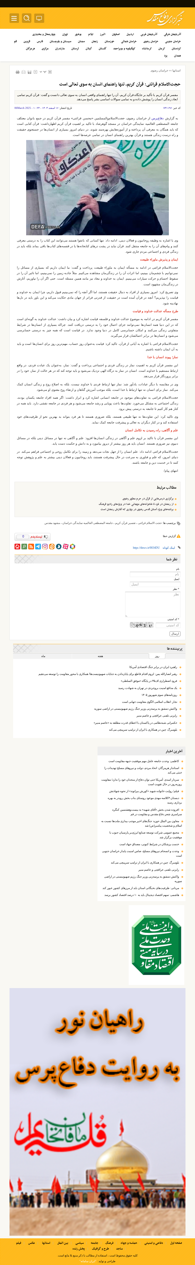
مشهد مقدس (52, 523)
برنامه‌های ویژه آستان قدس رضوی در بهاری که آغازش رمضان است (137, 509)
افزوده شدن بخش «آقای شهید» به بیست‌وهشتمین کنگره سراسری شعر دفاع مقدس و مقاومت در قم (147, 812)
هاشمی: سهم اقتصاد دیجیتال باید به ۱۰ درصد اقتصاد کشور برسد (141, 895)
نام (177, 569)
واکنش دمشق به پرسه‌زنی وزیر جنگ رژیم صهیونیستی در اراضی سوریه (135, 708)
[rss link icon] (31, 546)
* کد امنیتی (173, 619)
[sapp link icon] (59, 546)
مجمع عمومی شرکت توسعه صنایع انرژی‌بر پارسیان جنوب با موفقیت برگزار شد (145, 835)
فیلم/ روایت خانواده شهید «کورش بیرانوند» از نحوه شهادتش (144, 791)
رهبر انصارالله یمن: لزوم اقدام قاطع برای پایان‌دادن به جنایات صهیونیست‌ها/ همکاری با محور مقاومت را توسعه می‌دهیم (108, 674)
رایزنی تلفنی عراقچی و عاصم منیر (156, 715)
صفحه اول (176, 1243)
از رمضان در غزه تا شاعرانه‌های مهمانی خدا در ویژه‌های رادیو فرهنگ (136, 504)
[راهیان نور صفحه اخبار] (97, 1112)
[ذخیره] (29, 72)
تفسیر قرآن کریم (125, 523)
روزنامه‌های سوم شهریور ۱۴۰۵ (159, 695)
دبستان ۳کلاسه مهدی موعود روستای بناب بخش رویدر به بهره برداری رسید (145, 800)
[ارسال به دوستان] (23, 72)
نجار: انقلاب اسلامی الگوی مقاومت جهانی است (149, 701)
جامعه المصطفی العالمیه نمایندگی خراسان (87, 523)
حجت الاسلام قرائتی (150, 523)
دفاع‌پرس (157, 118)
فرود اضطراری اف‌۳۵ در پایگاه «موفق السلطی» (149, 681)
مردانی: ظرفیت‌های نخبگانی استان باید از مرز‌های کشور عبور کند (140, 888)
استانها (176, 70)
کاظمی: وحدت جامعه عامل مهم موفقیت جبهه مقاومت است (143, 761)
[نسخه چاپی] (17, 72)
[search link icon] (24, 546)
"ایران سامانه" (87, 1261)
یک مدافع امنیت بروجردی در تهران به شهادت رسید (147, 688)
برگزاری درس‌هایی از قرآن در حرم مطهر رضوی (148, 498)
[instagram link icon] (45, 546)
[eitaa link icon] (52, 546)
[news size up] (50, 72)
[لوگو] (165, 26)
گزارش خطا (169, 536)
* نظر (176, 589)
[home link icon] (17, 546)
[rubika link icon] (72, 546)
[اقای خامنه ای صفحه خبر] (156, 945)
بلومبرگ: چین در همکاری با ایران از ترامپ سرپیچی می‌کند (143, 729)
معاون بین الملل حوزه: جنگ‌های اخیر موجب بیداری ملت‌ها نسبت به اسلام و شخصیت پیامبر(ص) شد (141, 823)
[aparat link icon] (65, 546)
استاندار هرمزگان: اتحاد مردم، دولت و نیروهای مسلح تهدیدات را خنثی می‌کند (143, 770)
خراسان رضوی (159, 70)
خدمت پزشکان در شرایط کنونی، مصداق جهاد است (149, 844)
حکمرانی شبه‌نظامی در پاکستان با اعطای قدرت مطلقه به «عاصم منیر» (135, 722)
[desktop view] (39, 19)
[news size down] (35, 72)
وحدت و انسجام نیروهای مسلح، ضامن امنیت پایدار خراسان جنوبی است (142, 853)
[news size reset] (43, 72)
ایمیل (176, 579)
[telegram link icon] (38, 546)
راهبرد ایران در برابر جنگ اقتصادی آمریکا (153, 667)
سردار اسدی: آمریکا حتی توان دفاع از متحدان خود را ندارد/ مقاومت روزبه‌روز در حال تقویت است (141, 782)
